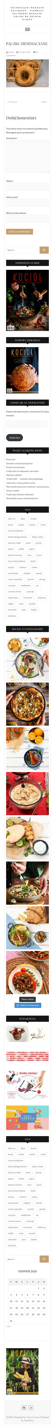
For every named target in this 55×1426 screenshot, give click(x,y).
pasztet (31, 579)
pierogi (42, 579)
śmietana (12, 616)
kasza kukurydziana (16, 561)
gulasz (11, 549)
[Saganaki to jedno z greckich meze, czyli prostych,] (27, 927)
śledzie (34, 609)
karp (29, 555)
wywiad (32, 603)
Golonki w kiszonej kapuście (19, 463)
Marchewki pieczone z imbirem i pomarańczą (27, 486)
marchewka (13, 573)
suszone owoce (14, 591)
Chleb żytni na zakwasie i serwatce (22, 471)
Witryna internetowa (16, 213)
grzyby (39, 543)
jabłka (21, 549)
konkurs (22, 567)
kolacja (11, 567)
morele (39, 573)
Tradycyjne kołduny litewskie (20, 494)
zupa (24, 609)
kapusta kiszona (15, 555)
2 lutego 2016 (24, 52)
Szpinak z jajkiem (14, 475)
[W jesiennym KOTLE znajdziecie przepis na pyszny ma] (27, 883)
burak (10, 524)
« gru (8, 1326)
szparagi (30, 591)
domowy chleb (14, 543)
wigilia (11, 603)
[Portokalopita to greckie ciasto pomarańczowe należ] (27, 748)
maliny (34, 567)
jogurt (32, 549)
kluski (33, 561)
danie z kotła (37, 537)
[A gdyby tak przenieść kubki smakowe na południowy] (27, 659)
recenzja (11, 585)
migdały (27, 573)
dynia (28, 543)
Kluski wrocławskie (15, 467)
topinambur (13, 597)
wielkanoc (41, 597)
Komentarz (12, 138)
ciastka (32, 524)
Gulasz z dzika (12, 490)
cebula (21, 524)
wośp (21, 603)
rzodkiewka (26, 585)
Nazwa (10, 181)
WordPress (29, 1420)
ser (37, 585)
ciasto (43, 524)
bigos (23, 518)
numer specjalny (15, 579)
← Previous (11, 101)
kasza (39, 555)
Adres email (12, 197)
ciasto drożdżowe (15, 530)
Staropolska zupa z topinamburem (22, 498)
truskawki (27, 597)
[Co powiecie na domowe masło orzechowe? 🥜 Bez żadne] (27, 793)
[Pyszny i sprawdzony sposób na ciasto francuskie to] (27, 704)
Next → (45, 101)
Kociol (11, 52)
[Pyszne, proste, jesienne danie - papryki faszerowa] (27, 972)
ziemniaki (12, 609)
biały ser (12, 518)
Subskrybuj (14, 437)
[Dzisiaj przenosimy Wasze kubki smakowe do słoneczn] (27, 838)
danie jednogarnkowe (17, 537)
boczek (34, 518)
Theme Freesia (32, 1417)
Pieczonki (10, 459)
